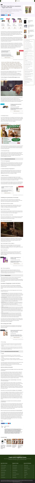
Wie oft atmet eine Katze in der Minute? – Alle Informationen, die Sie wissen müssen (3, 447)
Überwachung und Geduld (28, 66)
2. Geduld (27, 68)
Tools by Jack (14, 472)
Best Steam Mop (3, 472)
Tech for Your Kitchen (3, 465)
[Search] (33, 1)
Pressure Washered (15, 470)
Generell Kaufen (14, 477)
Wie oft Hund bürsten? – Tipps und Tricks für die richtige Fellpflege (31, 36)
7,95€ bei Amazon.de (7, 57)
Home (1, 2)
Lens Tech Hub (14, 475)
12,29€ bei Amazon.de (16, 263)
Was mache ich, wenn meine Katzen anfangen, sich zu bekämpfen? (29, 77)
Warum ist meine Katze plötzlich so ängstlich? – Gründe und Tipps (20, 446)
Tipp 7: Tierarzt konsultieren (29, 62)
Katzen (3, 2)
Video (26, 83)
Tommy (25, 477)
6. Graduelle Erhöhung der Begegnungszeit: (28, 48)
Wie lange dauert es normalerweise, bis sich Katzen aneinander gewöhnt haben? (28, 79)
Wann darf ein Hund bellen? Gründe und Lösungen (30, 21)
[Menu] (1, 1)
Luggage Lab (25, 470)
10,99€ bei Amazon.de (16, 337)
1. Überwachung (27, 67)
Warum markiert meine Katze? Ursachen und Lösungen (14, 446)
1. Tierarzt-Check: (27, 42)
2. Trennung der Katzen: (28, 43)
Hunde (28, 37)
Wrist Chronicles (26, 465)
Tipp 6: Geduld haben (28, 61)
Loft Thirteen (25, 472)
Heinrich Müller (5, 13)
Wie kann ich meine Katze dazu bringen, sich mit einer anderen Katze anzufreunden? (29, 71)
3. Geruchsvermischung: (28, 44)
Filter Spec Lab (3, 475)
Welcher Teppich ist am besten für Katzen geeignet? (9, 446)
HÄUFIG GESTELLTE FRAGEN (28, 69)
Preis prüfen (3, 28)
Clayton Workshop (15, 465)
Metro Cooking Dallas (3, 470)
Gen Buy (25, 475)
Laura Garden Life (3, 477)
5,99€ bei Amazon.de (16, 111)
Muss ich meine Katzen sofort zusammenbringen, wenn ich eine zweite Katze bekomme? (29, 74)
